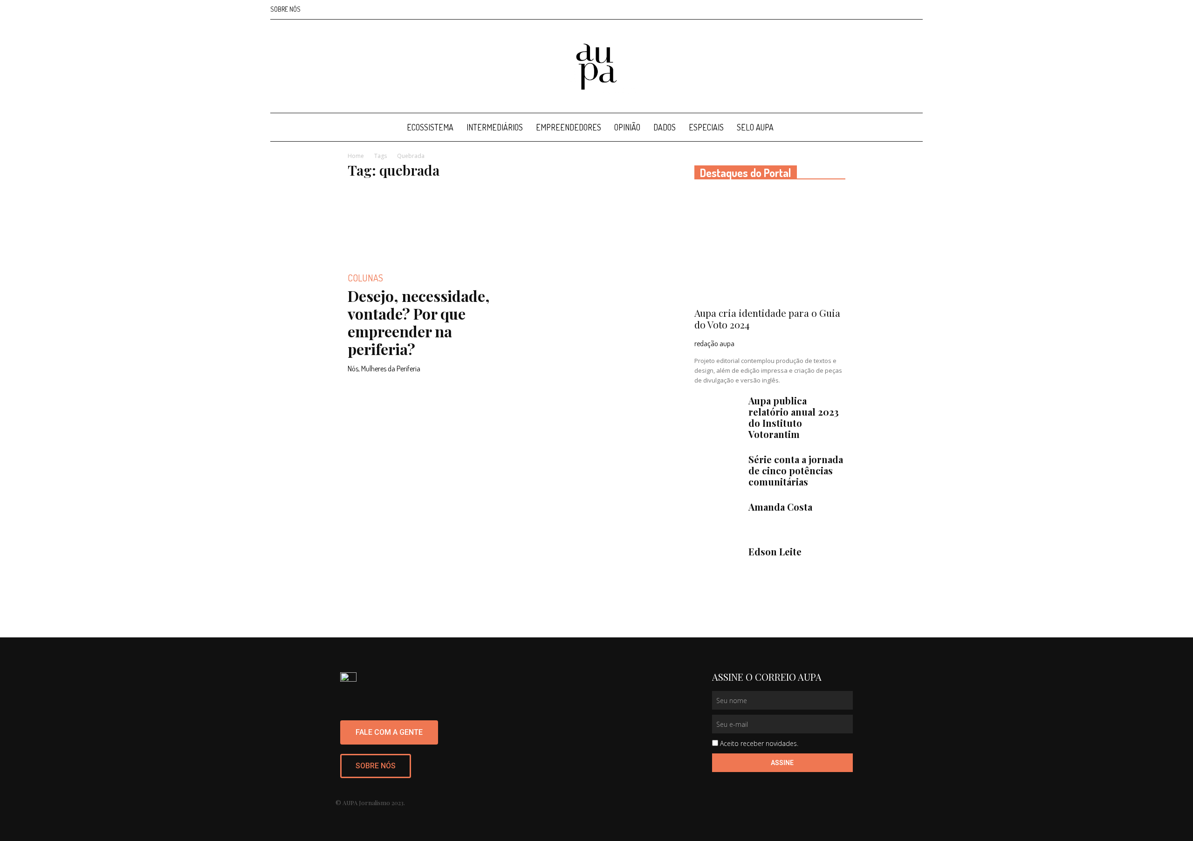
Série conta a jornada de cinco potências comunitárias (795, 470)
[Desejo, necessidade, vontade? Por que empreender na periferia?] (423, 225)
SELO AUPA (755, 127)
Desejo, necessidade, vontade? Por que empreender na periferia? (419, 322)
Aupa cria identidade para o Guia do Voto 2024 (767, 318)
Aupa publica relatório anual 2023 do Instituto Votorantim (793, 417)
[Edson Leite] (717, 562)
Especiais (706, 127)
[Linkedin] (885, 9)
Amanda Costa (780, 506)
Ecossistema (430, 127)
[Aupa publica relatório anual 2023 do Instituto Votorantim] (717, 411)
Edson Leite (775, 551)
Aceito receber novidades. (759, 743)
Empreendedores (568, 127)
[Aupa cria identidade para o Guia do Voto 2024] (769, 246)
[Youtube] (916, 9)
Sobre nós (285, 9)
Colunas (365, 278)
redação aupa (714, 343)
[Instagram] (870, 9)
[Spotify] (900, 9)
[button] (911, 127)
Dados (664, 127)
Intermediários (494, 127)
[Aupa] (596, 67)
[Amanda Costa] (717, 517)
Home (356, 156)
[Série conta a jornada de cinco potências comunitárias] (717, 470)
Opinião (627, 127)
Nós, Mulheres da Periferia (384, 368)
